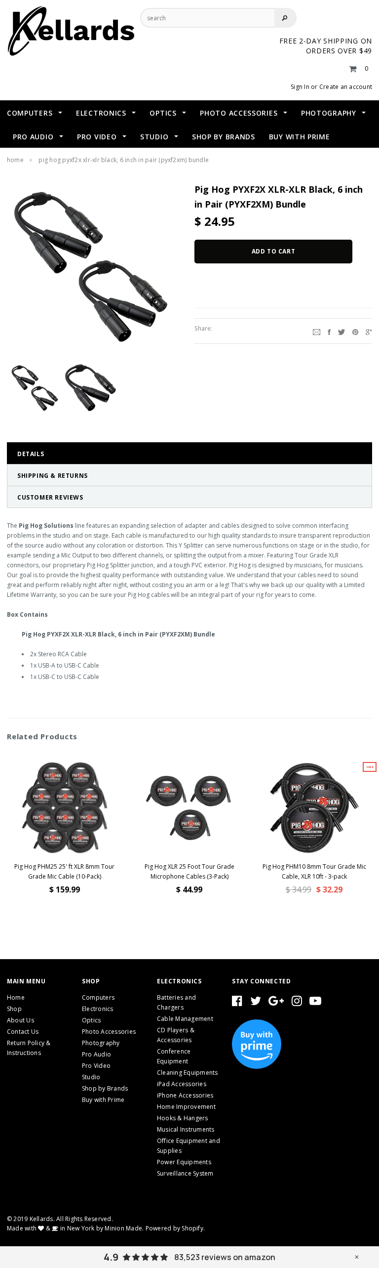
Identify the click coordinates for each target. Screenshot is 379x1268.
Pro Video (96, 1065)
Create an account (345, 87)
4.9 (111, 1257)
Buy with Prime (103, 1100)
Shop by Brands (105, 1088)
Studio (91, 1077)
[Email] (316, 331)
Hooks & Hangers (182, 1118)
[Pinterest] (355, 331)
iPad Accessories (181, 1084)
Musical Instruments (186, 1129)
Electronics (98, 1009)
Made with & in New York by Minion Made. (75, 1228)
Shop (14, 1009)
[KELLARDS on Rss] (315, 1003)
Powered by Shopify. (175, 1228)
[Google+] (369, 331)
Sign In (300, 87)
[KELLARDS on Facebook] (237, 1003)
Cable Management (185, 1018)
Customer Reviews (50, 497)
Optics (91, 1020)
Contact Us (22, 1031)
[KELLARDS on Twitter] (255, 1003)
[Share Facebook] (329, 331)
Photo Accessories (109, 1031)
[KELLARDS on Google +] (276, 1003)
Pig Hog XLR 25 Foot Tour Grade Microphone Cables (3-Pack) (189, 871)
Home (15, 160)
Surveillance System (185, 1173)
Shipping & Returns (52, 475)
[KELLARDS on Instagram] (297, 1003)
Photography (101, 1043)
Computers (98, 997)
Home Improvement (186, 1106)
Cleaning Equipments (187, 1072)
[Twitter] (341, 331)
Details (30, 454)
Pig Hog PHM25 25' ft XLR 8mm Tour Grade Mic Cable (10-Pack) (64, 871)
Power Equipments (184, 1162)
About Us (20, 1020)
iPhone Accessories (185, 1095)
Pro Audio (96, 1054)
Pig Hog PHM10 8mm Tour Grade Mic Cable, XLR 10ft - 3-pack (314, 871)
